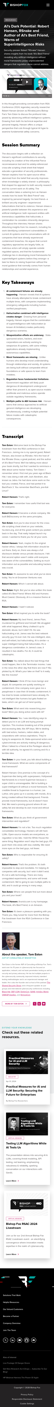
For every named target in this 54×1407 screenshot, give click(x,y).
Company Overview (11, 1323)
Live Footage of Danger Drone (16, 1363)
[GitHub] (26, 1340)
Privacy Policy (27, 1394)
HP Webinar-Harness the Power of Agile (21, 1377)
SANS (32, 991)
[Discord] (33, 1340)
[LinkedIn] (12, 1340)
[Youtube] (43, 1003)
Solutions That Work (12, 1295)
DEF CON (15, 991)
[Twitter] (34, 1003)
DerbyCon (24, 991)
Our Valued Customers (13, 1309)
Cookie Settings (27, 1403)
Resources (11, 20)
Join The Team (9, 1330)
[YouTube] (19, 1340)
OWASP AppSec (9, 994)
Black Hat (6, 991)
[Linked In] (39, 1003)
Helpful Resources (11, 1302)
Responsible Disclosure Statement (27, 1399)
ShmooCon (25, 994)
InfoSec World (42, 991)
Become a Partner (11, 1316)
